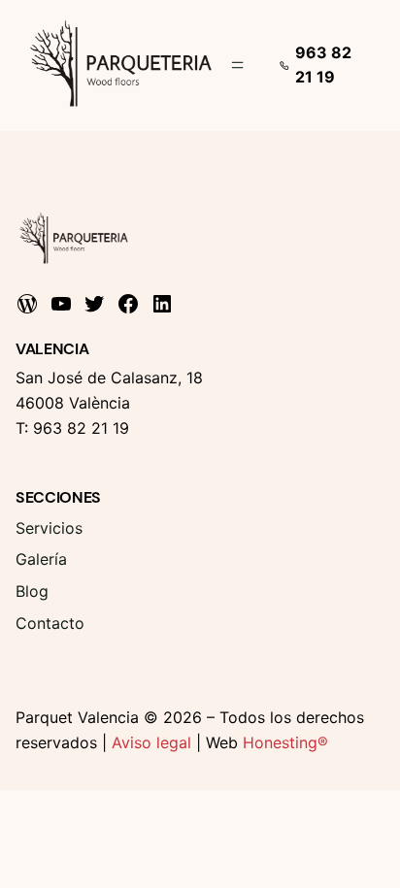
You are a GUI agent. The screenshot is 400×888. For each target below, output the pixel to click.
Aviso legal (151, 742)
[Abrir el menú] (237, 65)
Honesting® (285, 742)
